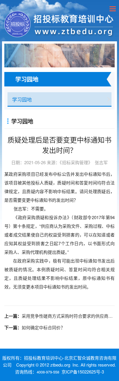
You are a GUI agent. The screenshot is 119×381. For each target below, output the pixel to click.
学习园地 (22, 99)
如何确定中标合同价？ (43, 327)
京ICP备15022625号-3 (83, 372)
